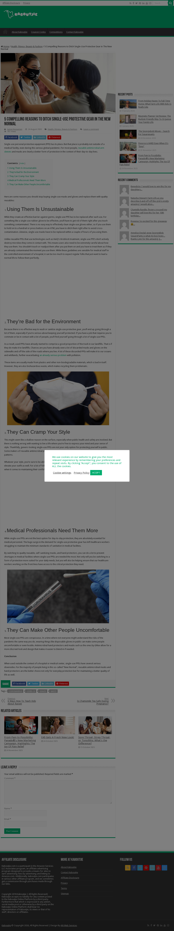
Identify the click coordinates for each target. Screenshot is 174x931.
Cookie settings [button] (62, 472)
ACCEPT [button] (96, 472)
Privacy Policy (81, 472)
